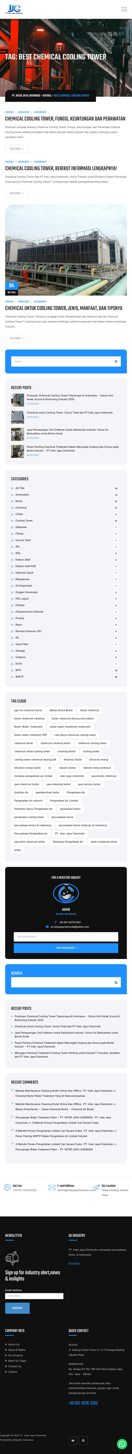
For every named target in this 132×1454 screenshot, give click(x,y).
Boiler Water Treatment (28, 727)
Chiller (19, 514)
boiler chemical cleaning (29, 718)
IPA (17, 547)
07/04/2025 (33, 438)
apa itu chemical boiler (28, 710)
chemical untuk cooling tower (32, 751)
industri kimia (67, 768)
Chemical (9, 112)
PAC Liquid (22, 599)
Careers (12, 1372)
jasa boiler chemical (104, 776)
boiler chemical (89, 710)
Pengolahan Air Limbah (64, 801)
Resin (18, 625)
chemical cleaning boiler (56, 743)
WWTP (19, 677)
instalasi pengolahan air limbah (33, 776)
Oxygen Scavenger (26, 592)
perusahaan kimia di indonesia (32, 825)
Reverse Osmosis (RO (28, 631)
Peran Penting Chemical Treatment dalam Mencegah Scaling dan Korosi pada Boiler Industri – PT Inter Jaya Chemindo (73, 449)
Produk (19, 618)
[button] (122, 1444)
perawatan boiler (70, 809)
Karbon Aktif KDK (25, 566)
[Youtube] (73, 1440)
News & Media (16, 1350)
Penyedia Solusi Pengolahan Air (33, 809)
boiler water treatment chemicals (70, 727)
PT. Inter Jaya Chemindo (70, 833)
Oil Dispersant (23, 586)
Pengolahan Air (76, 792)
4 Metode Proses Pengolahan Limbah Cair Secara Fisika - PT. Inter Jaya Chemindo (64, 1131)
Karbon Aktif (22, 560)
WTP (18, 670)
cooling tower (91, 751)
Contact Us (14, 1366)
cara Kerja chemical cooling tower (75, 735)
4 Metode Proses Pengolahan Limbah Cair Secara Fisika (65, 1123)
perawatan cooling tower (29, 817)
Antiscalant (22, 495)
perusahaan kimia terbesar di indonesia (83, 825)
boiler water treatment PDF (30, 735)
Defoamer (21, 527)
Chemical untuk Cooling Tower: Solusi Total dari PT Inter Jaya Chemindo (70, 413)
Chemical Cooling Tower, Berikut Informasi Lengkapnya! (61, 169)
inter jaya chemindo (72, 776)
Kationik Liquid (24, 573)
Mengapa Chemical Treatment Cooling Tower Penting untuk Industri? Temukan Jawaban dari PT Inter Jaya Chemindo (67, 1055)
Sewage (20, 651)
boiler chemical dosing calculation (73, 718)
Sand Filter (21, 644)
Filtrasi (19, 534)
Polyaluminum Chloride (29, 612)
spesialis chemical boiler (29, 842)
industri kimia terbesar (97, 768)
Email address (13, 1290)
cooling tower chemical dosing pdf (35, 759)
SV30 (18, 664)
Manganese (22, 579)
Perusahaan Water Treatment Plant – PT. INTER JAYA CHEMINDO (54, 1149)
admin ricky (24, 112)
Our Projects (15, 1355)
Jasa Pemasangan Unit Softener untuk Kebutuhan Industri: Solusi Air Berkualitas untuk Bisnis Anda (68, 431)
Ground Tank (23, 540)
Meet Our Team (17, 1361)
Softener (20, 657)
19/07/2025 (33, 417)
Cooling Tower (24, 521)
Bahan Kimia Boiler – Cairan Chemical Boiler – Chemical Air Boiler (54, 1109)
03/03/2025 (33, 455)
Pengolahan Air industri (28, 801)
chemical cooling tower (92, 743)
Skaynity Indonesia (23, 1440)
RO (17, 638)
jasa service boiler (89, 784)
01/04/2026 (33, 403)
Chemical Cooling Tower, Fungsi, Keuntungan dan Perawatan (65, 119)
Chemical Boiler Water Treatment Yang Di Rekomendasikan (50, 1096)
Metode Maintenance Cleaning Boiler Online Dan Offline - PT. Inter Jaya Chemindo (63, 1091)
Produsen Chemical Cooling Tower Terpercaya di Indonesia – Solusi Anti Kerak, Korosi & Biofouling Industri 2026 (70, 397)
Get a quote (74, 1263)
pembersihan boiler (47, 792)
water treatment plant (104, 842)
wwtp (17, 850)
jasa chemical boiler (26, 784)
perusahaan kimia (62, 817)
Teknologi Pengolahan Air (68, 842)
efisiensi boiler (73, 759)
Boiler (18, 501)
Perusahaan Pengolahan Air (31, 833)
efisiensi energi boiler (27, 768)
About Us (13, 1344)
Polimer (20, 605)
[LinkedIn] (83, 1440)
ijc (50, 768)
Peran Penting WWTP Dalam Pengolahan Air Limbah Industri (51, 1136)
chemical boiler (23, 743)
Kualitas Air (21, 792)
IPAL (18, 553)
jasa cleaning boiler (58, 784)
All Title (19, 488)
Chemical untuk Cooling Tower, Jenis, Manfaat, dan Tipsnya (63, 309)
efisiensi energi (99, 759)
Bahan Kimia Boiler (61, 710)
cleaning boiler (67, 751)
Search (16, 973)
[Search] (116, 361)
